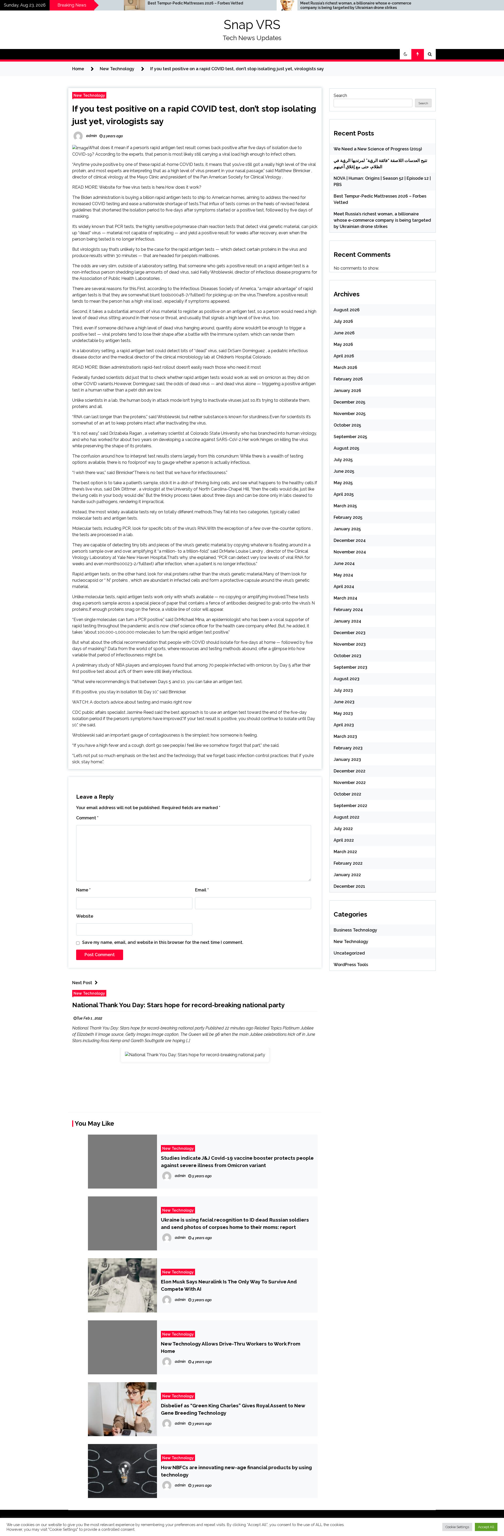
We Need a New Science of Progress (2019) (378, 148)
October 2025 (347, 425)
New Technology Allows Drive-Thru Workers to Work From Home (230, 1347)
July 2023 (343, 690)
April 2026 (344, 355)
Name (83, 889)
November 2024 (350, 551)
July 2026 (343, 321)
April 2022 (344, 840)
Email (202, 889)
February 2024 (348, 609)
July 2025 (343, 459)
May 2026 (343, 344)
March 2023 (345, 736)
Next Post (82, 982)
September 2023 (350, 667)
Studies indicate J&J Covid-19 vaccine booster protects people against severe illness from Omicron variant (237, 1161)
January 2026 (347, 390)
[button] (405, 54)
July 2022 (343, 828)
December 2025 (349, 402)
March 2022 (345, 851)
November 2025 (349, 413)
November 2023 (350, 644)
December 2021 (349, 886)
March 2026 (345, 367)
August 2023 (346, 678)
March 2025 (345, 505)
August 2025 (346, 448)
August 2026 (347, 309)
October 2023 (347, 655)
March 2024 (345, 598)
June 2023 (344, 701)
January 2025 (347, 528)
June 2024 (344, 563)
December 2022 (349, 771)
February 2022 (348, 863)
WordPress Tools (351, 964)
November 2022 (350, 782)
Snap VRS (252, 24)
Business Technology (355, 930)
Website (84, 916)
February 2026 (348, 379)
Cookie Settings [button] (457, 1527)
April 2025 (344, 494)
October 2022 (347, 794)
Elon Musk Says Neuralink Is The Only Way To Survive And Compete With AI (229, 1285)
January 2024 (347, 621)
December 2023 (349, 632)
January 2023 (347, 759)
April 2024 (344, 586)
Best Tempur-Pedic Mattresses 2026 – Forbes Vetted (115, 3)
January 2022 (347, 874)
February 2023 (348, 747)
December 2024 (350, 540)
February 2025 (348, 517)
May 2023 (343, 713)
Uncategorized (349, 953)
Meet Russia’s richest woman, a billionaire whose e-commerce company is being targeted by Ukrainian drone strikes (276, 5)
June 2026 (344, 332)
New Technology (89, 95)
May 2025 (343, 482)
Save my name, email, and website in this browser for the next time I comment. (162, 942)
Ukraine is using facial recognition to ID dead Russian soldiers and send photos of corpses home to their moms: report (235, 1223)
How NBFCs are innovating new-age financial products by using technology (236, 1471)
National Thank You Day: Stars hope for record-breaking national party (178, 1005)
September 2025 (350, 436)
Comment (87, 817)
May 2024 (343, 575)
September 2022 (350, 805)
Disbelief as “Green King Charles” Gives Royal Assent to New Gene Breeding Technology (233, 1409)
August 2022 (346, 817)
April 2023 (344, 724)
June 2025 (344, 471)
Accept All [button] (486, 1527)
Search (340, 95)
